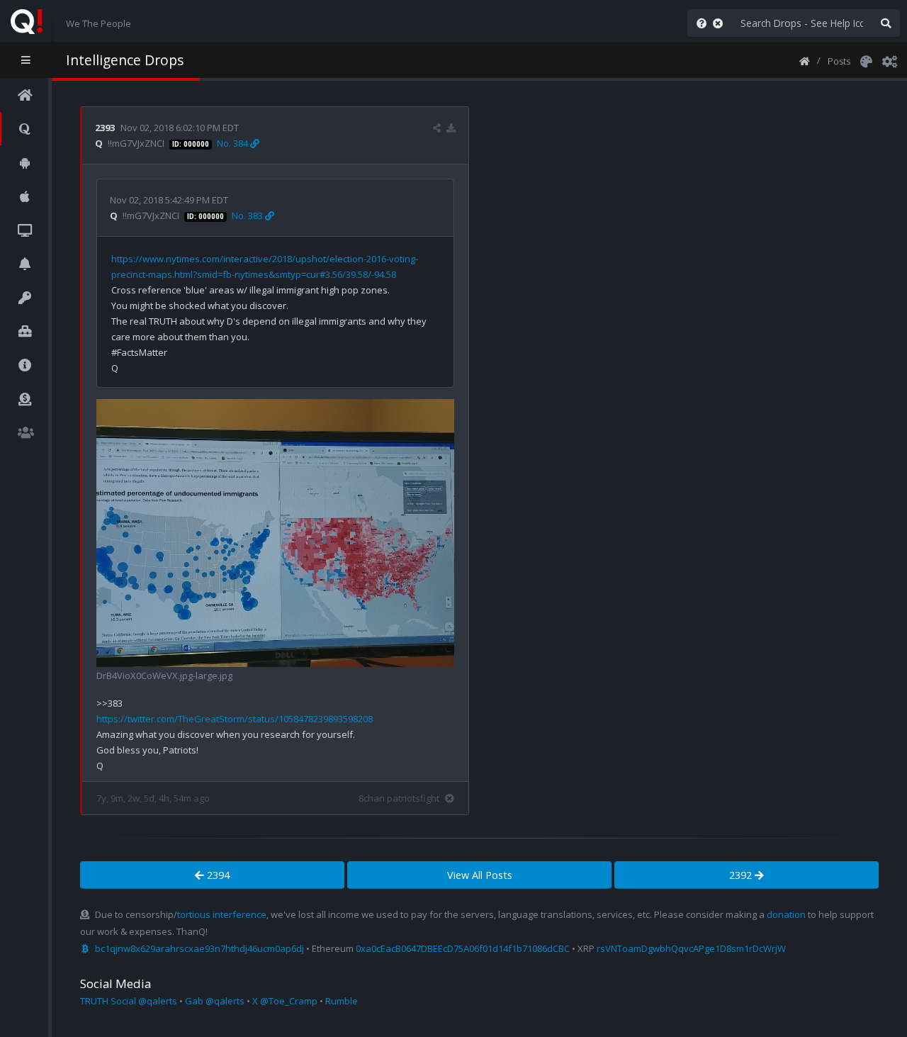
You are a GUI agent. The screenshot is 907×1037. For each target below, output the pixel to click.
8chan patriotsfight (399, 798)
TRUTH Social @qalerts (128, 1000)
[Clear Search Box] (720, 23)
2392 (742, 875)
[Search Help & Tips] (698, 23)
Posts (839, 61)
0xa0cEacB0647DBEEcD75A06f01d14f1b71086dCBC (463, 948)
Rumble (341, 1000)
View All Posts (479, 875)
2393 (105, 127)
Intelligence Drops (125, 59)
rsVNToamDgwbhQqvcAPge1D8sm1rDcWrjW (691, 948)
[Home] (804, 60)
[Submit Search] (886, 23)
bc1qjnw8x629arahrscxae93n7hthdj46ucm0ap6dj (199, 948)
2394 (217, 875)
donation (786, 914)
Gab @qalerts (214, 1000)
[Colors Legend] (866, 60)
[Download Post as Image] (451, 127)
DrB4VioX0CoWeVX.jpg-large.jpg (164, 675)
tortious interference (221, 914)
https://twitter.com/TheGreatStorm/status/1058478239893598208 (234, 718)
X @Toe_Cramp (284, 1000)
